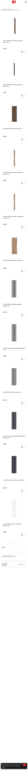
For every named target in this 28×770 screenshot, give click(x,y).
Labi (24, 764)
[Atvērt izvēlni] (25, 1)
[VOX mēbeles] (14, 2)
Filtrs (4, 564)
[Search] (22, 551)
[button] (22, 51)
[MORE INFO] (25, 51)
